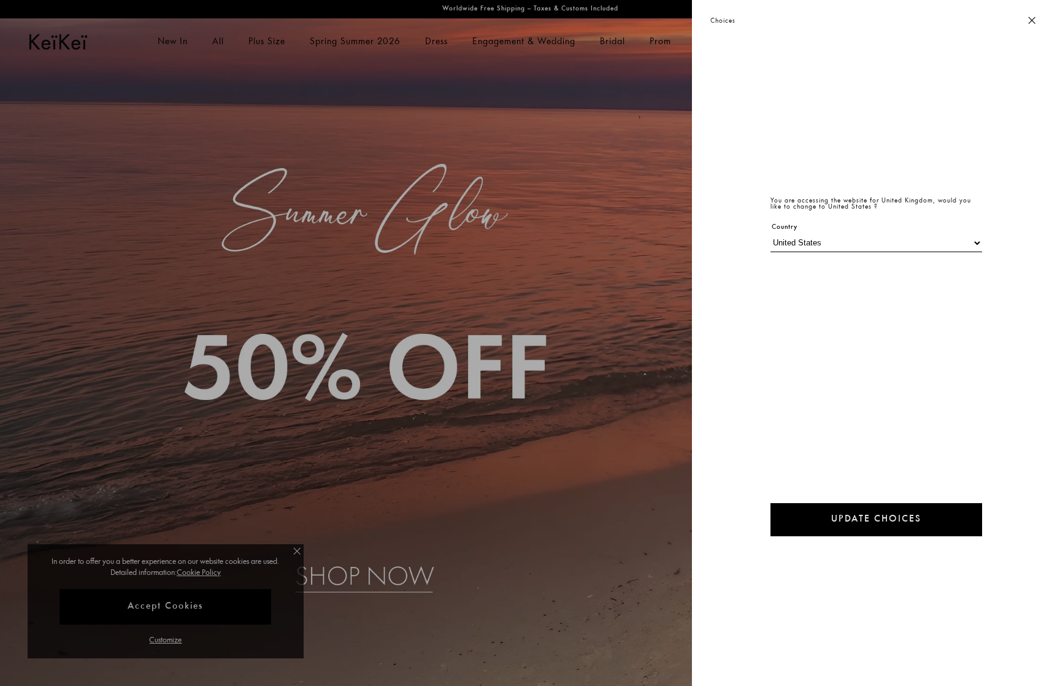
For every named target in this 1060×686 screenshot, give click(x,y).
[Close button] (1031, 21)
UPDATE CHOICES (876, 519)
